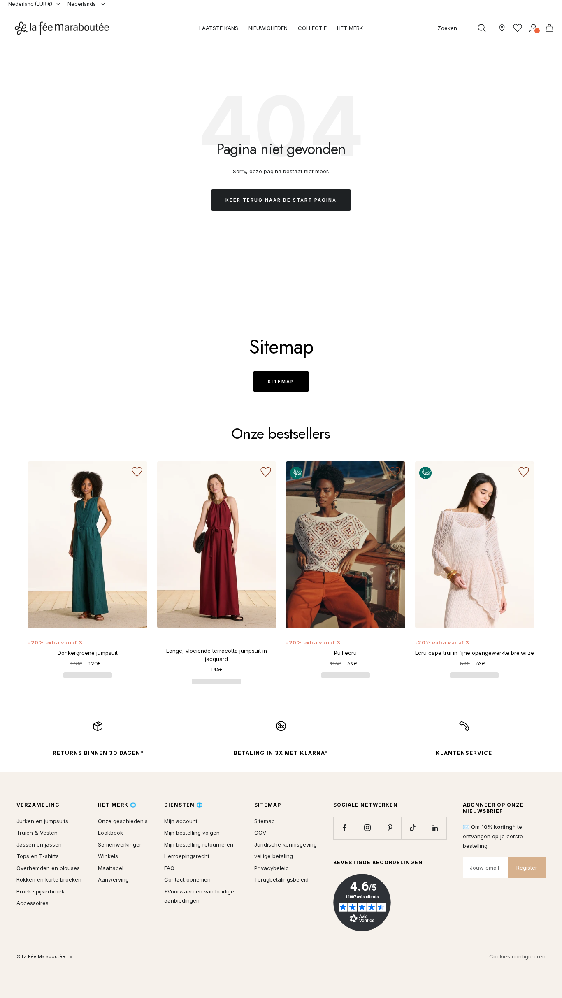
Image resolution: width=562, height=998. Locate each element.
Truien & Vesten (37, 832)
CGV (260, 832)
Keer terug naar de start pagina (281, 200)
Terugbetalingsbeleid (281, 879)
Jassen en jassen (39, 844)
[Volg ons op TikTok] (412, 828)
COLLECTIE (312, 28)
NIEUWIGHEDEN (268, 28)
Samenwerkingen (120, 844)
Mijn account (180, 821)
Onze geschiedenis (123, 821)
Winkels (108, 856)
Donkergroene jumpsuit (88, 652)
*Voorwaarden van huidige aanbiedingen (199, 896)
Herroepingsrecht (186, 856)
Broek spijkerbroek (40, 891)
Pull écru (345, 652)
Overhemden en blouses (48, 868)
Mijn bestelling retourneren (198, 844)
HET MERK (350, 28)
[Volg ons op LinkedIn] (435, 828)
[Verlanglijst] (517, 28)
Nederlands (82, 4)
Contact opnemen (187, 879)
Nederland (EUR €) (30, 4)
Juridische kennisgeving (285, 844)
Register (526, 867)
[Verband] (533, 28)
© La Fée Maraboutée (40, 956)
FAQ (169, 868)
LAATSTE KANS (218, 28)
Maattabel (110, 868)
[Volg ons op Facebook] (344, 828)
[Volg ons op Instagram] (367, 828)
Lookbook (110, 832)
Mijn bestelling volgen (192, 832)
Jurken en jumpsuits (42, 821)
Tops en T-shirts (37, 856)
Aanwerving (113, 879)
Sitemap (281, 381)
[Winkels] (502, 28)
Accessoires (32, 903)
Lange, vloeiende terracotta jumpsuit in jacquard (216, 654)
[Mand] (549, 28)
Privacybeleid (271, 868)
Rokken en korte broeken (48, 879)
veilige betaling (273, 856)
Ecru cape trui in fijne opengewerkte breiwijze (474, 652)
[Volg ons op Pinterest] (390, 828)
